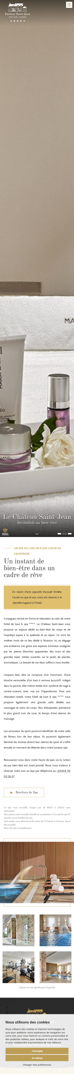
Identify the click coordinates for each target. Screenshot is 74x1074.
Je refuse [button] (37, 1058)
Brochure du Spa (26, 792)
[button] (59, 533)
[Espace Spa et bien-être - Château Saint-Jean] (18, 930)
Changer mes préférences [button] (37, 1064)
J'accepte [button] (37, 1050)
